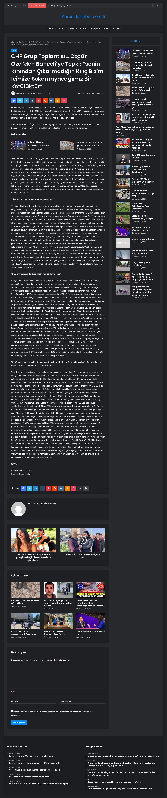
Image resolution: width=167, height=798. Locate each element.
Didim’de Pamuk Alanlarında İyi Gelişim (142, 217)
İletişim (116, 29)
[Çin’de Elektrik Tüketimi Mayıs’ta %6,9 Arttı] (123, 254)
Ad (13, 692)
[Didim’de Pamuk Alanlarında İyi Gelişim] (123, 219)
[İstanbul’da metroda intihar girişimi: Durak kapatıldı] (67, 145)
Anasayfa (51, 29)
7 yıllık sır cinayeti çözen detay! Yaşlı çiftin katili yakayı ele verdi (58, 603)
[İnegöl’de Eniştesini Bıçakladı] (123, 266)
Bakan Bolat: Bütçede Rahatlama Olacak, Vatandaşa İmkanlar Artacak (90, 603)
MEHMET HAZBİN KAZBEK (26, 93)
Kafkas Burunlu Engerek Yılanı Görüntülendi (25, 601)
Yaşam (106, 29)
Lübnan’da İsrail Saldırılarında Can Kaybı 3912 (143, 193)
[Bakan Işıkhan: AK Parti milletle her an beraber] (18, 145)
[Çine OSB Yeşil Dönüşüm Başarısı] (123, 158)
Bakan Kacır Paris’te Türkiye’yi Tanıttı (90, 632)
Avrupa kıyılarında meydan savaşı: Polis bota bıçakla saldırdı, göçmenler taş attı (142, 290)
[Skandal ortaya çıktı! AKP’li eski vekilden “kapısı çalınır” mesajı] (123, 278)
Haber (62, 29)
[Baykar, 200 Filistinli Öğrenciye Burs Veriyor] (58, 621)
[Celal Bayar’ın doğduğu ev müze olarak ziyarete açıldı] (123, 78)
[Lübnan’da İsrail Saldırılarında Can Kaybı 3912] (123, 194)
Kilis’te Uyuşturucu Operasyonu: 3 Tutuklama (23, 632)
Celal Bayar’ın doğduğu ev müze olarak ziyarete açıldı (69, 5)
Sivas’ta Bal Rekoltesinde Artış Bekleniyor (140, 206)
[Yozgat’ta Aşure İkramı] (123, 243)
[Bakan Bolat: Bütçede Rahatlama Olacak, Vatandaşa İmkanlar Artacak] (90, 590)
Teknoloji (95, 29)
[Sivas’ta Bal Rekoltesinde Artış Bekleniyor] (123, 207)
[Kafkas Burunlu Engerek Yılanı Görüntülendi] (25, 590)
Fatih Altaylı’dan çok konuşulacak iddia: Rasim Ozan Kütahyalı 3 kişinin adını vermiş (135, 130)
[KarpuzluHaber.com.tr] (83, 16)
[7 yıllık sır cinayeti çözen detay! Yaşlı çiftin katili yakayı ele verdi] (58, 590)
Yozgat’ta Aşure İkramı (143, 239)
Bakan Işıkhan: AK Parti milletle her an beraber (143, 52)
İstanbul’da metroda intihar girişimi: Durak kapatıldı (142, 65)
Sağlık (83, 29)
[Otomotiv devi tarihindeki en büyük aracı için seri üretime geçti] (123, 103)
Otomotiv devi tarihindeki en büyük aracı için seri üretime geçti (142, 103)
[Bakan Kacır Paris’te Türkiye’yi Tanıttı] (90, 621)
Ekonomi (73, 29)
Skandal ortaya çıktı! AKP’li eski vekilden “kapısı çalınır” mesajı (142, 277)
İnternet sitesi (66, 701)
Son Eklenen (136, 41)
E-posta (15, 701)
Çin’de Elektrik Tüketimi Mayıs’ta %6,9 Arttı (143, 252)
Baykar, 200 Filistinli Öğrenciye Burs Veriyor (54, 632)
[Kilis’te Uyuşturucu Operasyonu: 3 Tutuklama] (25, 621)
